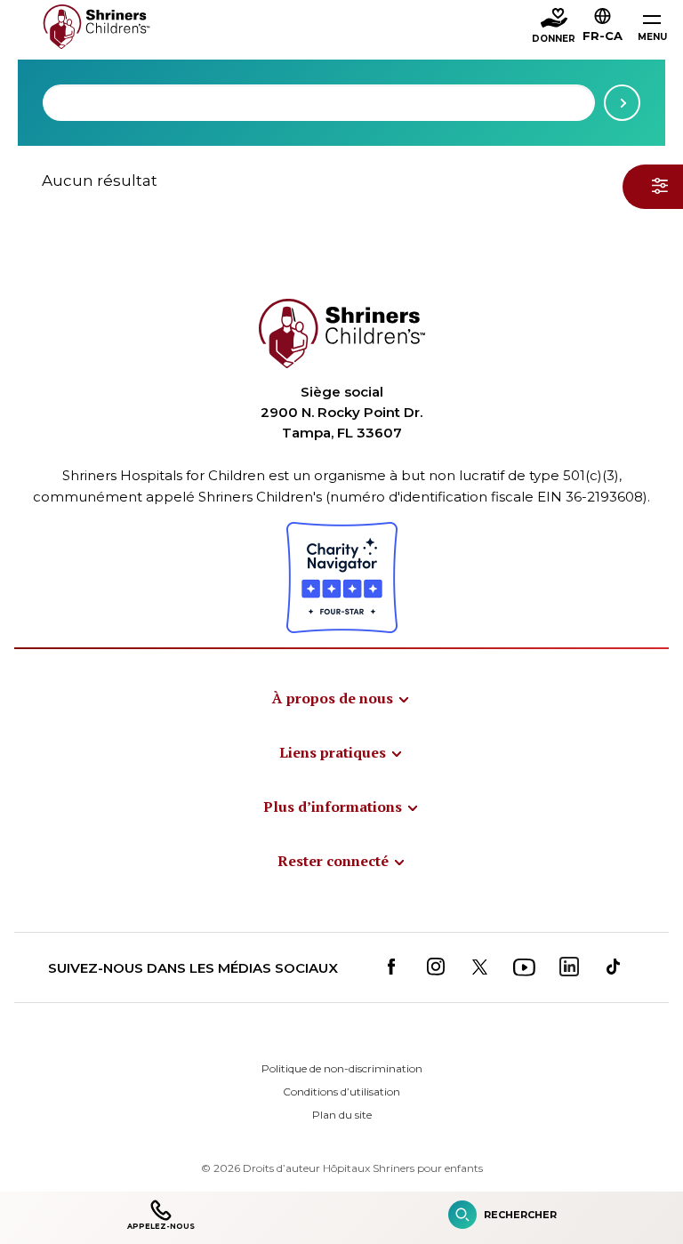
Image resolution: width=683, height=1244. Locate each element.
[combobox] (319, 102)
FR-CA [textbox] (603, 35)
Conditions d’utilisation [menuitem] (341, 1091)
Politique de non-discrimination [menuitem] (341, 1068)
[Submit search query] (622, 102)
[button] (603, 27)
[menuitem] (341, 698)
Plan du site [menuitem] (342, 1114)
